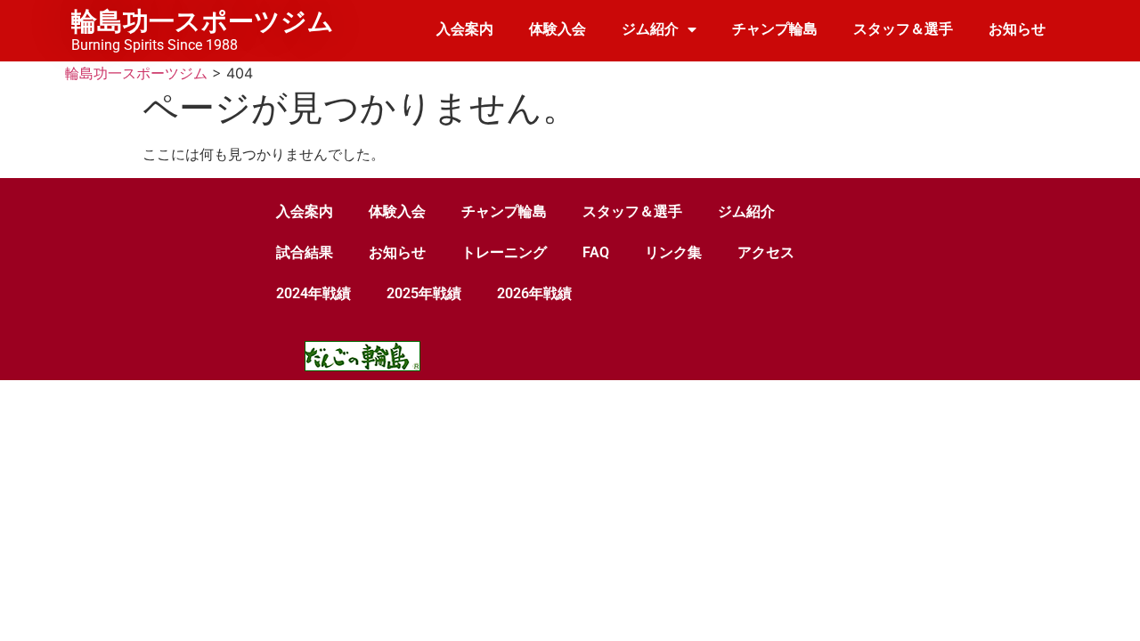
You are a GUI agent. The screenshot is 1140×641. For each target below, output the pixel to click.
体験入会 (557, 28)
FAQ (595, 252)
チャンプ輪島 (775, 28)
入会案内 (464, 28)
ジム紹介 (650, 28)
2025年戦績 (424, 293)
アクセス (765, 252)
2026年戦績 (534, 293)
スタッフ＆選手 (903, 28)
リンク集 (673, 252)
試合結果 (304, 252)
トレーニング (504, 252)
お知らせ (1017, 28)
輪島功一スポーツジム (202, 21)
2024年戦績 (313, 293)
